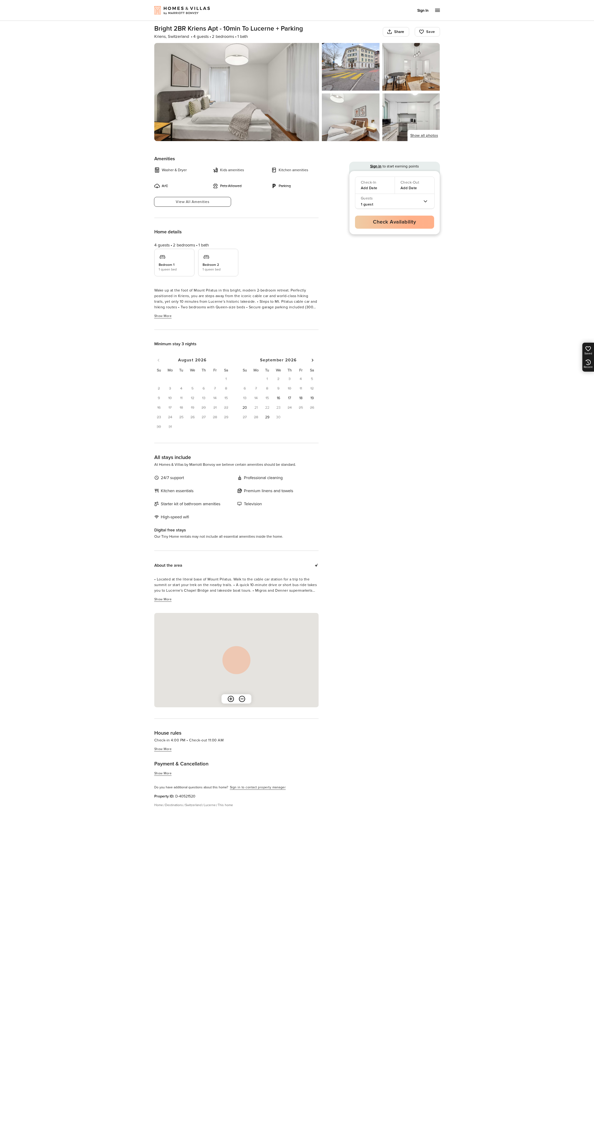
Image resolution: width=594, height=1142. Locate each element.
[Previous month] (158, 360)
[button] (278, 398)
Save (430, 31)
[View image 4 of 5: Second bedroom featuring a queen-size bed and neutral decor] (351, 117)
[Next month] (312, 360)
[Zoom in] (231, 699)
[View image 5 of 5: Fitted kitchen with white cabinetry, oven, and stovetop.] (411, 117)
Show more (163, 316)
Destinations (174, 805)
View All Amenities (192, 201)
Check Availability (394, 222)
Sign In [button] (423, 10)
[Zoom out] (242, 699)
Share (399, 31)
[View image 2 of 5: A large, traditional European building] (351, 67)
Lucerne (210, 805)
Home (158, 805)
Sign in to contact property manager (258, 787)
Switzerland (193, 805)
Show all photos (424, 135)
